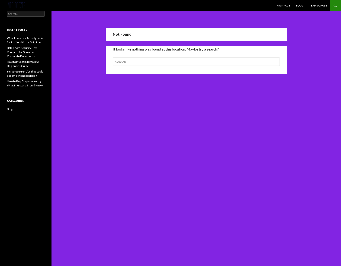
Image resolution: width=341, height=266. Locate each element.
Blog (299, 5)
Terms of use (318, 5)
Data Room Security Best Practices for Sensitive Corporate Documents (22, 52)
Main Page (283, 5)
